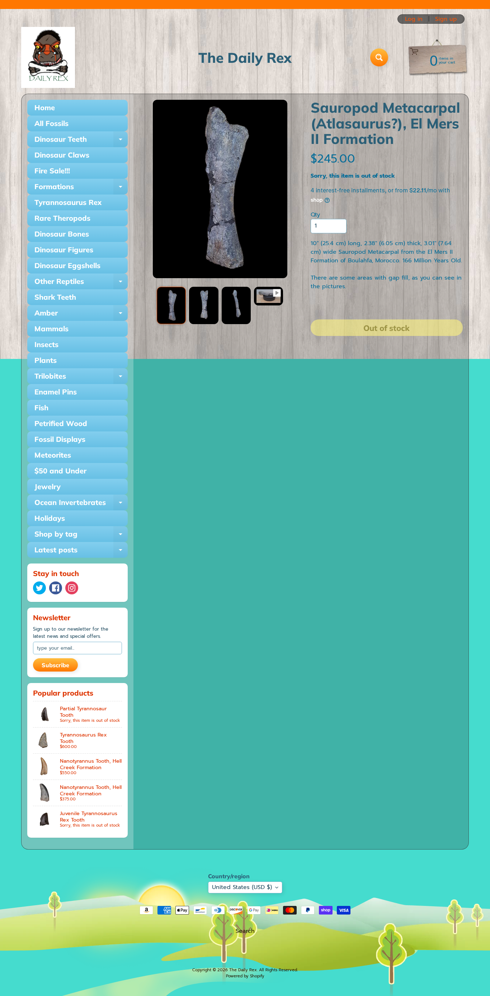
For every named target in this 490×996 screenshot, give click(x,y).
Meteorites (52, 454)
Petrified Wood (60, 423)
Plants (45, 360)
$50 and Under (60, 470)
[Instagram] (71, 587)
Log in (414, 19)
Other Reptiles (81, 283)
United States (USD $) (242, 887)
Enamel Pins (55, 391)
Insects (46, 344)
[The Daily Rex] (48, 57)
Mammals (51, 328)
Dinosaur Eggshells (67, 265)
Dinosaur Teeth (81, 141)
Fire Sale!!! (52, 170)
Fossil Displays (59, 439)
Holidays (49, 518)
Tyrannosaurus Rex (68, 202)
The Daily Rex (243, 970)
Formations (81, 188)
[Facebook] (55, 587)
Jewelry (47, 486)
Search (245, 931)
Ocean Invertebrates (81, 504)
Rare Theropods (62, 218)
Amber (81, 314)
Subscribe (55, 665)
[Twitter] (39, 587)
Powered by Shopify (245, 976)
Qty (315, 214)
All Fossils (51, 123)
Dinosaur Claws (61, 154)
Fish (41, 407)
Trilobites (81, 377)
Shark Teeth (55, 297)
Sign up (446, 19)
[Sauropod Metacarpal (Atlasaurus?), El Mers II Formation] (171, 305)
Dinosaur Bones (61, 233)
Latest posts (81, 551)
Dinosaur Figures (63, 249)
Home (44, 107)
